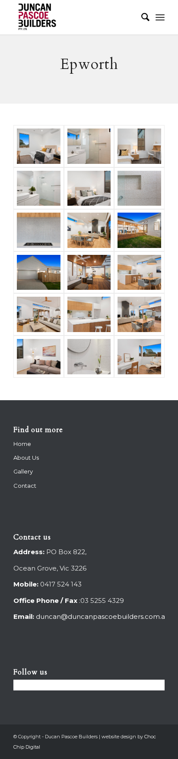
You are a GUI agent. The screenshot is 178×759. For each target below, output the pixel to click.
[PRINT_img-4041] (38, 314)
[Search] (141, 17)
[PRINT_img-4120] (139, 230)
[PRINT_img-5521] (139, 188)
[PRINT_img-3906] (38, 146)
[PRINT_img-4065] (139, 272)
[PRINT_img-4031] (89, 314)
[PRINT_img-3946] (139, 357)
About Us (26, 457)
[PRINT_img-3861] (89, 188)
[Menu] (160, 17)
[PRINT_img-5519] (38, 230)
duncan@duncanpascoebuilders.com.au (102, 616)
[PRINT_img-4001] (139, 314)
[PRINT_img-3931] (89, 146)
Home (22, 443)
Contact (24, 485)
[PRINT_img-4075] (89, 272)
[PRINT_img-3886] (38, 188)
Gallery (23, 471)
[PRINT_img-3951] (89, 357)
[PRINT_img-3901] (139, 146)
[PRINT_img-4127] (89, 230)
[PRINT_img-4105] (38, 272)
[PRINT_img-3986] (38, 357)
